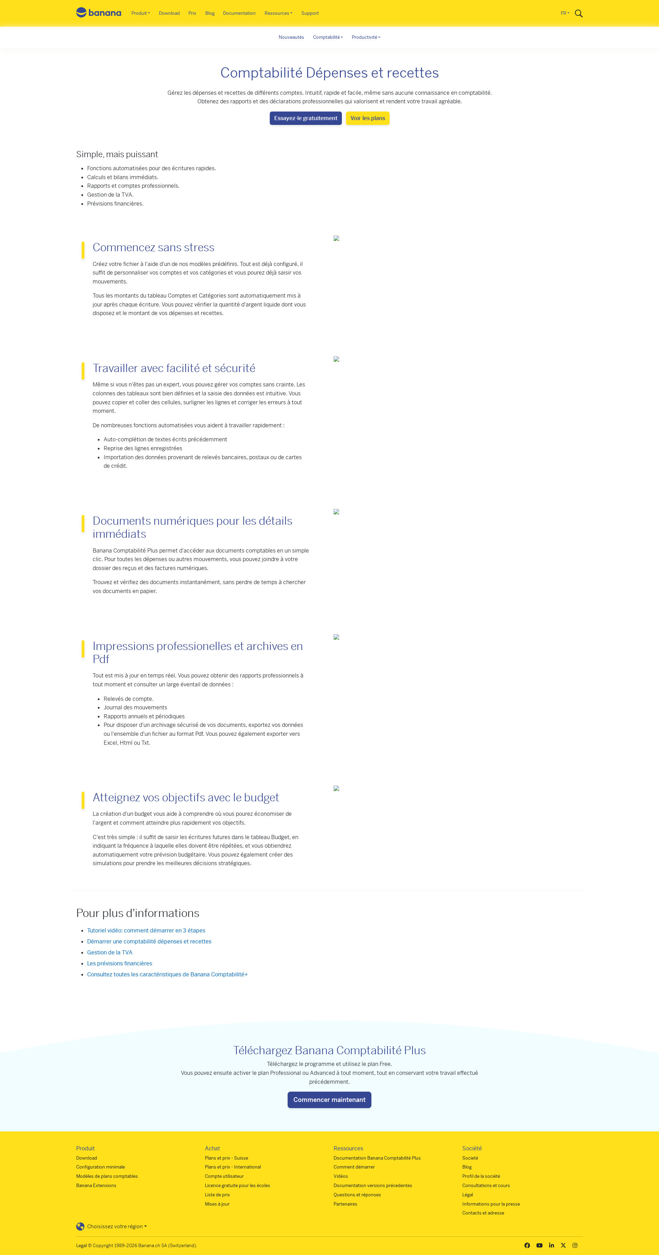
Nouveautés (291, 37)
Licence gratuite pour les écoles (237, 1185)
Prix (192, 13)
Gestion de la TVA (109, 952)
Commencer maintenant (329, 1100)
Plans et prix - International (233, 1167)
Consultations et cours (486, 1185)
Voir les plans (367, 118)
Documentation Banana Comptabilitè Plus (377, 1158)
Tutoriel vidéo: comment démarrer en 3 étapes (146, 930)
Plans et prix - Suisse (226, 1158)
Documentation (239, 13)
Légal (467, 1195)
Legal (81, 1245)
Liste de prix (217, 1195)
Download (169, 13)
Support (310, 13)
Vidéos (341, 1176)
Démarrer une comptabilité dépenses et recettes (149, 941)
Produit (139, 13)
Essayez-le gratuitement (305, 118)
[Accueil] (99, 13)
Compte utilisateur (224, 1176)
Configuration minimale (100, 1167)
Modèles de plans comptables (107, 1176)
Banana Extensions (96, 1185)
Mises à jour (217, 1204)
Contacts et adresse (483, 1213)
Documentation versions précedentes (373, 1185)
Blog (210, 13)
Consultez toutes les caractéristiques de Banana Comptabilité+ (167, 974)
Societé (470, 1158)
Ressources (277, 13)
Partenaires (345, 1204)
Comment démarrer (354, 1167)
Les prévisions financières (119, 963)
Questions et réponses (357, 1195)
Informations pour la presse (491, 1204)
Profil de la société (481, 1176)
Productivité (364, 37)
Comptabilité (326, 37)
